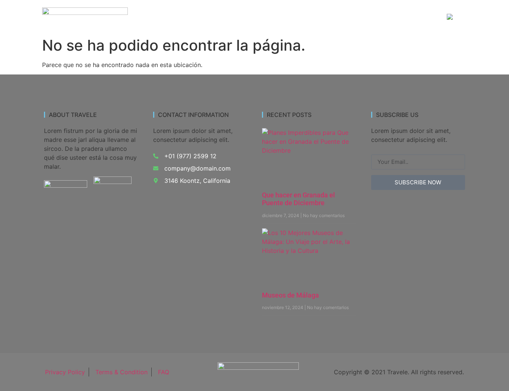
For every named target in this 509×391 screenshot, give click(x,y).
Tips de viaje (413, 17)
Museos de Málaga (290, 295)
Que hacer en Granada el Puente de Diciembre (298, 199)
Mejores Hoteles (359, 17)
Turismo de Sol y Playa (291, 17)
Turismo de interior (220, 17)
